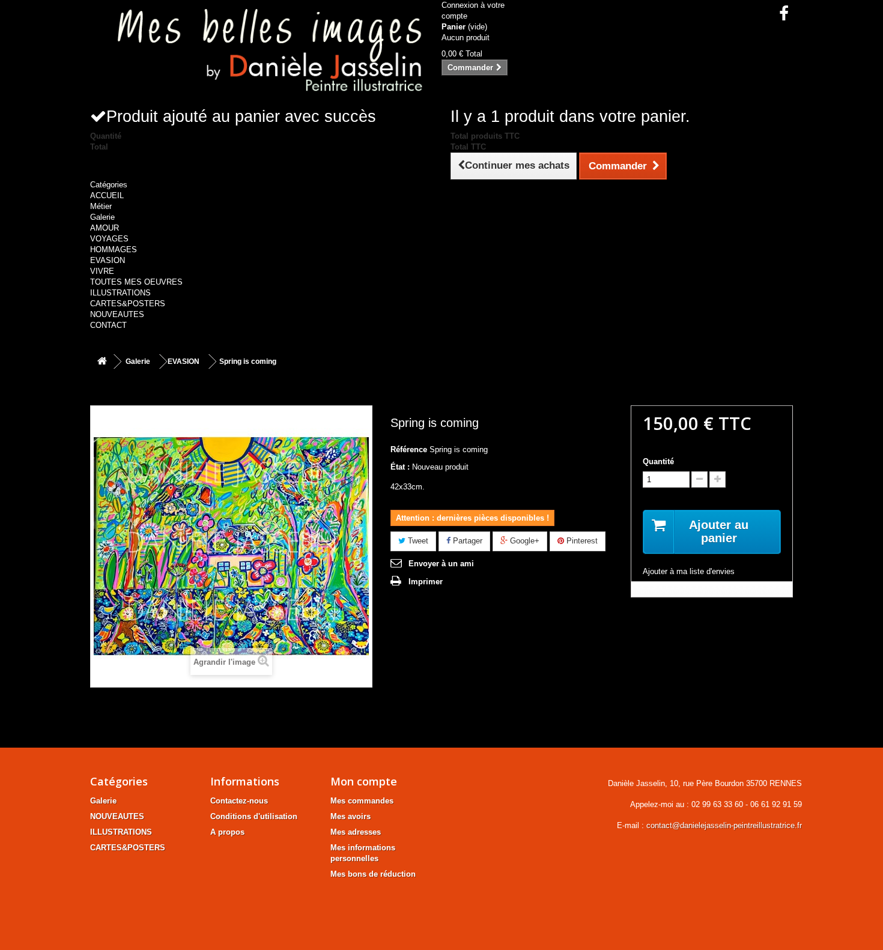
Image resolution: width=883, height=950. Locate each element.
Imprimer (425, 581)
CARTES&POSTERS (127, 303)
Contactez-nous (239, 800)
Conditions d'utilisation (253, 816)
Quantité (658, 461)
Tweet (416, 540)
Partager (466, 540)
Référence (408, 449)
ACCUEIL (107, 195)
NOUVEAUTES (117, 314)
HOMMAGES (113, 249)
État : (400, 466)
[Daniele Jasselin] (261, 53)
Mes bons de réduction (373, 874)
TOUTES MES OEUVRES (136, 281)
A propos (227, 832)
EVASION (107, 260)
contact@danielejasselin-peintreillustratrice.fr (724, 825)
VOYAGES (109, 238)
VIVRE (102, 271)
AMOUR (104, 227)
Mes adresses (355, 832)
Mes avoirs (350, 816)
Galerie (102, 217)
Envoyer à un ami (441, 563)
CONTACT (108, 325)
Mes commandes (361, 800)
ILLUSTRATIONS (120, 292)
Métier (101, 206)
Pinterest (581, 540)
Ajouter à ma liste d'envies (689, 571)
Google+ (523, 540)
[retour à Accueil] (102, 361)
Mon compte (363, 781)
